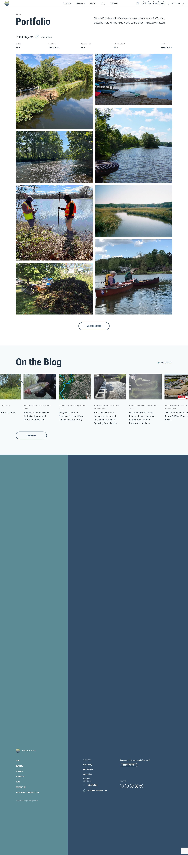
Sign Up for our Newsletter (27, 792)
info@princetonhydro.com (97, 790)
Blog (103, 3)
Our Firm (66, 3)
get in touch (175, 3)
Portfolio (93, 3)
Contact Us (114, 3)
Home (18, 761)
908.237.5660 (92, 785)
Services (79, 3)
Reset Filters (45, 37)
